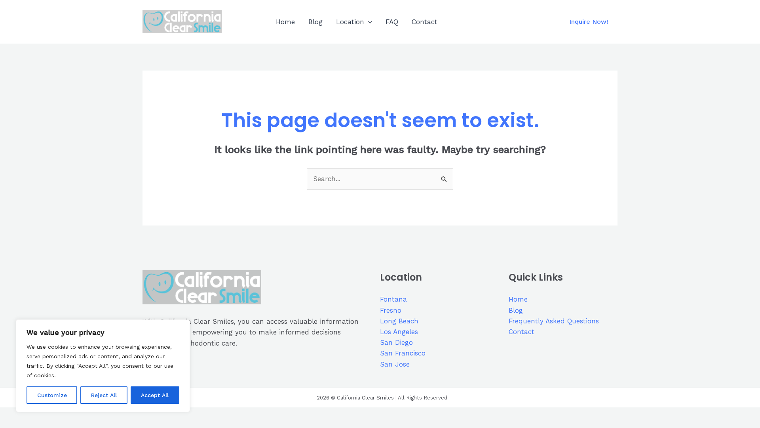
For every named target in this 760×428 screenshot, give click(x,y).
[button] (368, 22)
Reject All (104, 395)
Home (285, 22)
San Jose (395, 364)
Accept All (155, 395)
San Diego (396, 342)
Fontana (393, 299)
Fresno (390, 310)
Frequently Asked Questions (554, 321)
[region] (103, 365)
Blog (315, 22)
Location (350, 22)
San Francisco (403, 353)
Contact (424, 22)
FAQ (392, 22)
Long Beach (399, 321)
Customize (52, 395)
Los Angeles (399, 332)
